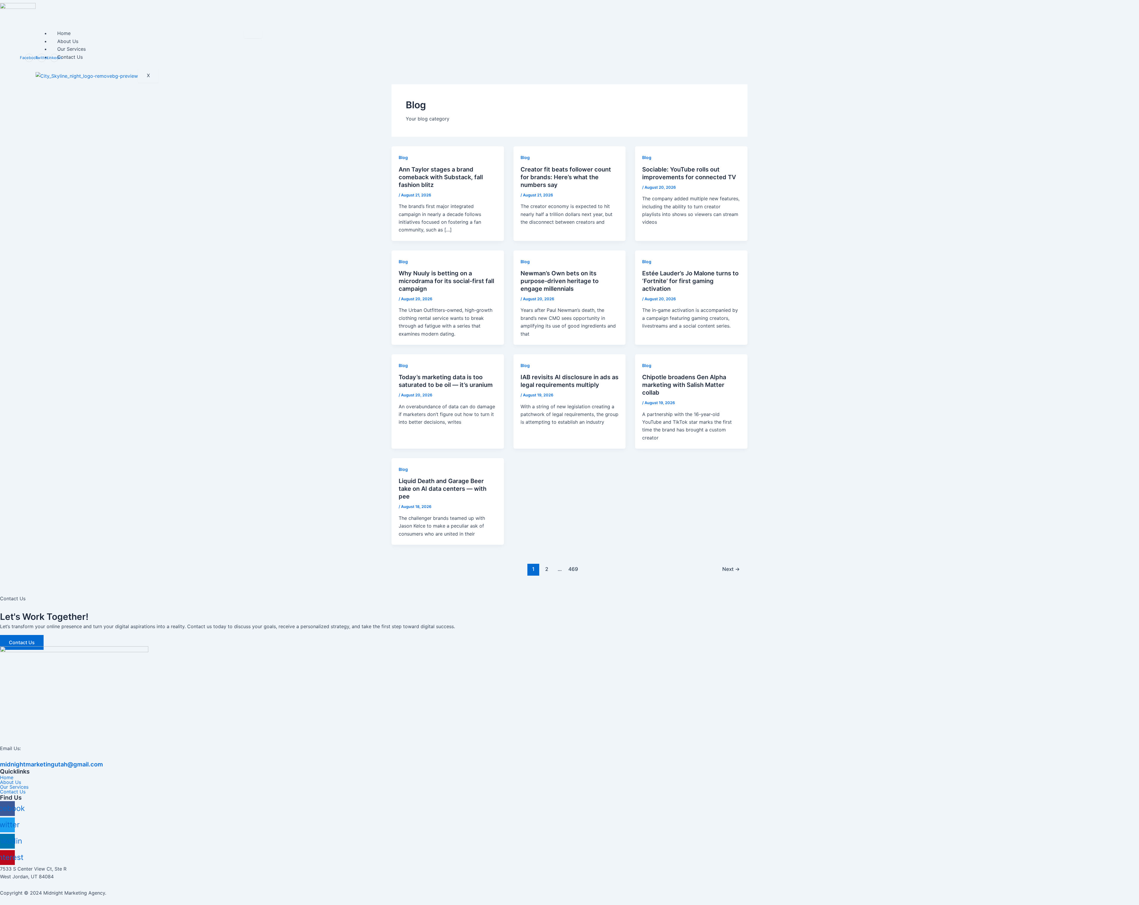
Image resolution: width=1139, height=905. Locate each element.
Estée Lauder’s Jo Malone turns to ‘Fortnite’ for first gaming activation (690, 281)
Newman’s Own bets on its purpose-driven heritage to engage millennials (560, 281)
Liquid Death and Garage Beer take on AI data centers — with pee (442, 488)
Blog (403, 157)
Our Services (71, 49)
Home (64, 33)
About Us (67, 41)
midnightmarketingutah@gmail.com (51, 764)
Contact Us (70, 57)
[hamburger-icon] (253, 33)
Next (731, 569)
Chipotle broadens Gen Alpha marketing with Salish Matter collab (684, 385)
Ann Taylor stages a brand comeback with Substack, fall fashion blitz (441, 177)
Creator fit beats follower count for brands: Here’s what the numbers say (566, 177)
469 (573, 569)
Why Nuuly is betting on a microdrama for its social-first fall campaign (446, 281)
